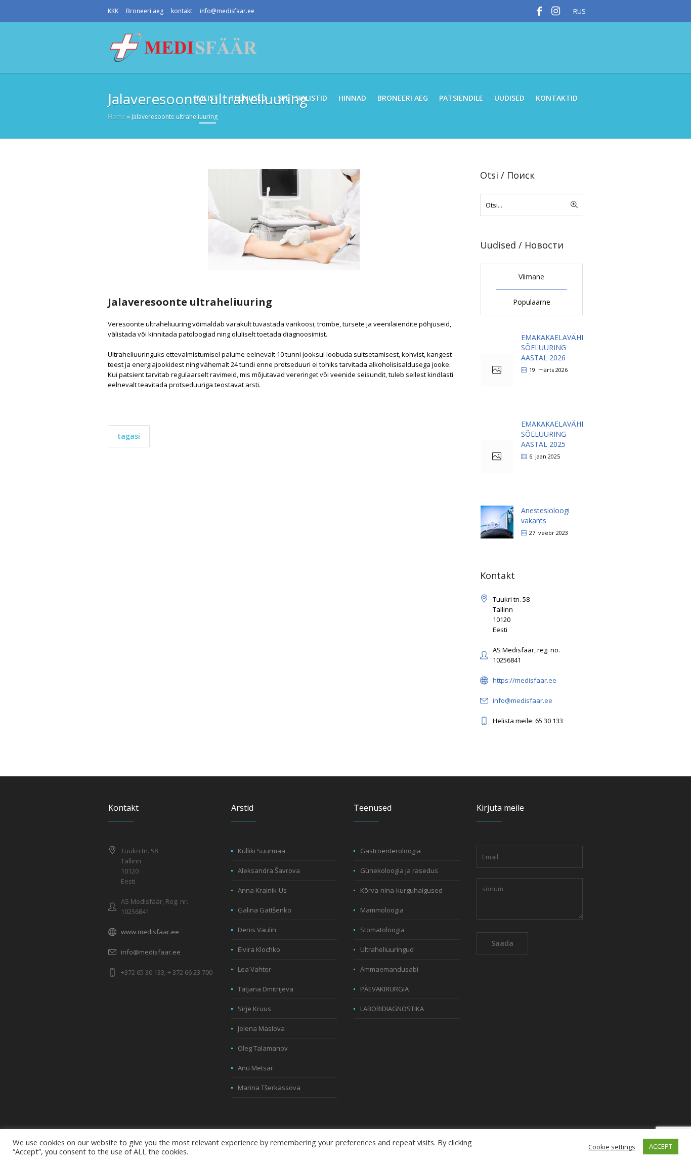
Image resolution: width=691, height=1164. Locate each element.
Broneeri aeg (144, 11)
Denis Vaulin (257, 929)
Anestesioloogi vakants (545, 515)
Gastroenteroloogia (390, 850)
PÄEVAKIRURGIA (384, 988)
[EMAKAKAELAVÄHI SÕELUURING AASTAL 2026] (497, 370)
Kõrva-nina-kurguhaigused (401, 890)
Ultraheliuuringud (387, 949)
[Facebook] (539, 11)
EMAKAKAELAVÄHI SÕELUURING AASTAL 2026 (552, 347)
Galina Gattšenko (264, 909)
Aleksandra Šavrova (269, 870)
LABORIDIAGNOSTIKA (392, 1008)
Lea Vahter (254, 969)
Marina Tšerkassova (269, 1087)
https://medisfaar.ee (524, 680)
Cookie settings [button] (611, 1146)
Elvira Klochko (259, 949)
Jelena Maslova (261, 1028)
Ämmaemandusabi (389, 969)
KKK (113, 11)
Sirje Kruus (254, 1008)
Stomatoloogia (382, 929)
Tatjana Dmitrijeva (265, 988)
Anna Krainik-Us (262, 890)
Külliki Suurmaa (261, 850)
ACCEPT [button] (660, 1146)
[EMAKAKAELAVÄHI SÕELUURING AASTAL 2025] (497, 456)
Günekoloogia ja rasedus (399, 870)
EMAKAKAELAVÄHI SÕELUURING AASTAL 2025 (552, 434)
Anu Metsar (255, 1067)
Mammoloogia (382, 909)
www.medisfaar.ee (150, 931)
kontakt (181, 11)
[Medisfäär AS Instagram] (555, 11)
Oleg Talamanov (263, 1048)
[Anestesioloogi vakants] (497, 521)
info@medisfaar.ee (227, 11)
